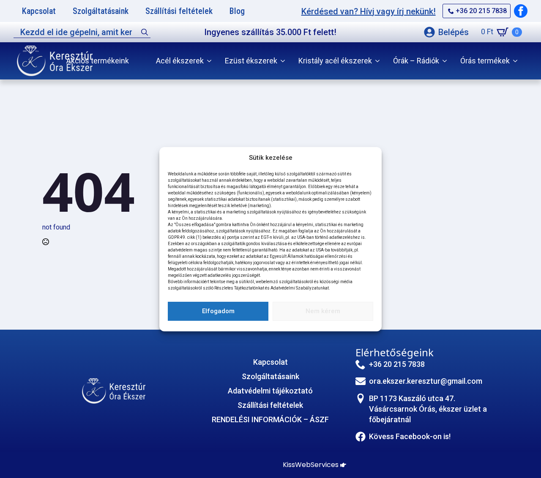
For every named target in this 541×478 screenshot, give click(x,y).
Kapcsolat (270, 362)
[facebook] (520, 11)
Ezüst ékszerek (251, 60)
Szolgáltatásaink (270, 376)
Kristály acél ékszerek (335, 60)
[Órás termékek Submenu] (517, 61)
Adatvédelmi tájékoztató (270, 390)
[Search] (144, 32)
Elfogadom (218, 311)
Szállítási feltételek (270, 405)
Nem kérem (323, 311)
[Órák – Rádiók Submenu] (446, 61)
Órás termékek (485, 60)
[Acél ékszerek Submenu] (211, 61)
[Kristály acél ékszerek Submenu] (379, 61)
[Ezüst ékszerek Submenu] (284, 61)
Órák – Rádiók (416, 60)
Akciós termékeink (97, 60)
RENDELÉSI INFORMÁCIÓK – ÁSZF (270, 419)
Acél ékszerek (180, 60)
